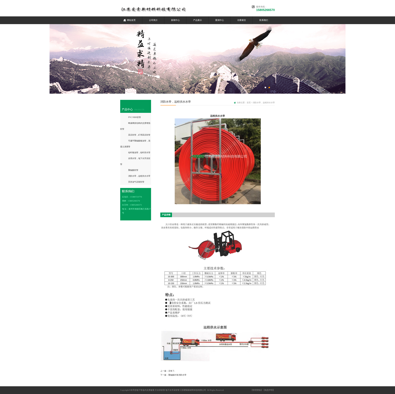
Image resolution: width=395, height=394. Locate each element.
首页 (249, 102)
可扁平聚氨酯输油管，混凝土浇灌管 (135, 144)
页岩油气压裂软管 (136, 182)
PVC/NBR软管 (134, 117)
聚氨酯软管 (133, 170)
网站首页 (131, 20)
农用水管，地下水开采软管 (135, 161)
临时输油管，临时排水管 (139, 152)
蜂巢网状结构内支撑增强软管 (135, 126)
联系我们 (263, 20)
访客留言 (241, 20)
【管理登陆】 (257, 390)
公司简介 (153, 20)
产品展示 (197, 20)
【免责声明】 (269, 390)
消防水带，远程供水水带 (139, 176)
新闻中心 (175, 20)
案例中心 (219, 20)
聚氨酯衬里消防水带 (177, 375)
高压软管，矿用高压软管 (139, 135)
